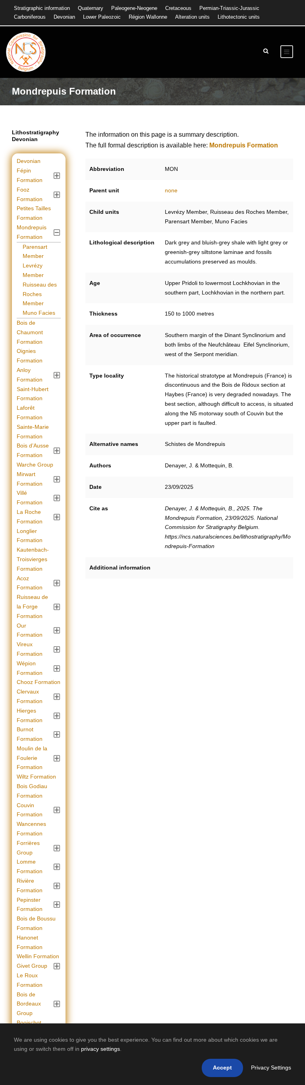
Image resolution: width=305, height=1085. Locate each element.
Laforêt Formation (29, 412)
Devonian (64, 17)
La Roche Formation (29, 517)
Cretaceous (178, 8)
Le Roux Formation (29, 980)
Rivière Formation (29, 885)
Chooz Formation (38, 682)
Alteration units (192, 17)
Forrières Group (28, 848)
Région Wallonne (148, 17)
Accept (222, 1067)
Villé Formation (29, 498)
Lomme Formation (29, 866)
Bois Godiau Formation (32, 791)
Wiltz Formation (36, 776)
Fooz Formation (29, 194)
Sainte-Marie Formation (33, 432)
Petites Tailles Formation (34, 213)
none (171, 190)
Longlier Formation (29, 536)
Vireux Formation (29, 649)
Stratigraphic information (42, 8)
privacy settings (100, 1049)
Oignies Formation (29, 356)
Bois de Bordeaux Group (29, 1004)
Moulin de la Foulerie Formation (32, 758)
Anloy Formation (29, 375)
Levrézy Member (33, 270)
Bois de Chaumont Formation (30, 332)
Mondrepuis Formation (31, 232)
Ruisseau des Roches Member (40, 294)
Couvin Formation (29, 810)
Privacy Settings (271, 1067)
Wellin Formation (38, 956)
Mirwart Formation (29, 479)
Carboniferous (30, 17)
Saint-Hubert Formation (32, 394)
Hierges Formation (29, 715)
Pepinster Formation (29, 905)
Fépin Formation (29, 175)
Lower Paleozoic (102, 17)
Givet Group (32, 966)
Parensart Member (35, 252)
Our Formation (29, 630)
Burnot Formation (29, 734)
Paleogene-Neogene (134, 8)
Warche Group (35, 464)
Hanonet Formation (29, 942)
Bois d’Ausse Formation (33, 450)
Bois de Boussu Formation (36, 923)
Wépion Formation (29, 668)
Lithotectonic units (239, 17)
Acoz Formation (29, 583)
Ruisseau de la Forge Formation (32, 606)
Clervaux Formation (29, 696)
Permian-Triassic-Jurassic (229, 8)
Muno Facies (39, 313)
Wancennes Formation (31, 829)
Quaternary (90, 8)
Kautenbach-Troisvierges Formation (33, 559)
